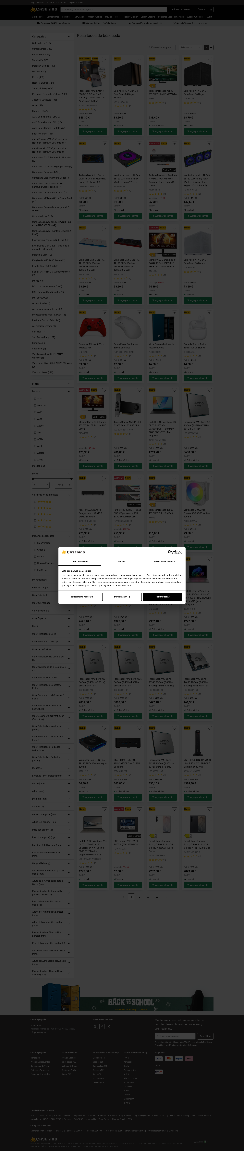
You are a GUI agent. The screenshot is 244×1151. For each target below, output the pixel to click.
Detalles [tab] (122, 561)
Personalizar (120, 597)
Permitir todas (163, 597)
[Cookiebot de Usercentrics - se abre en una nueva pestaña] (170, 552)
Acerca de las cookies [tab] (164, 561)
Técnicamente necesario (81, 597)
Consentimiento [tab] (80, 561)
